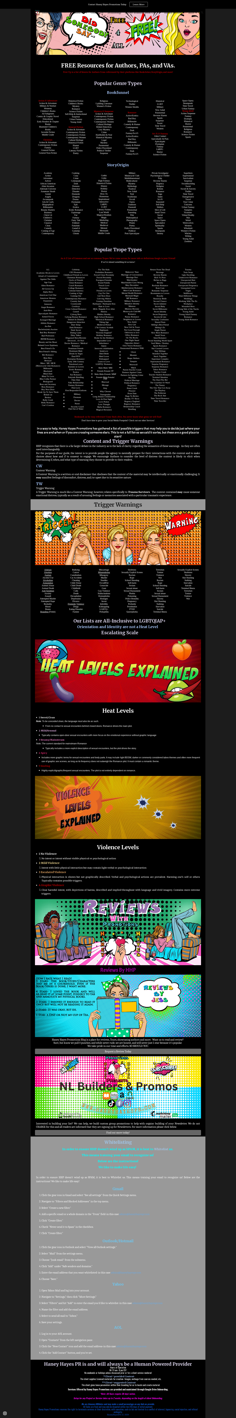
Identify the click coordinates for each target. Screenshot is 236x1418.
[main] (118, 66)
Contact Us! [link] (97, 12)
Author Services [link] (173, 12)
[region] (118, 4)
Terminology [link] (114, 12)
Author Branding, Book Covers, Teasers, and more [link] (141, 12)
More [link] (191, 12)
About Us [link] (79, 12)
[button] (202, 12)
